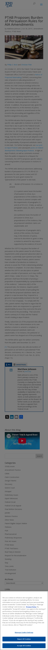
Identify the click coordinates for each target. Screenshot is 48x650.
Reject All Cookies (24, 639)
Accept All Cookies (24, 646)
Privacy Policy (31, 607)
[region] (24, 620)
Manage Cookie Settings (24, 632)
